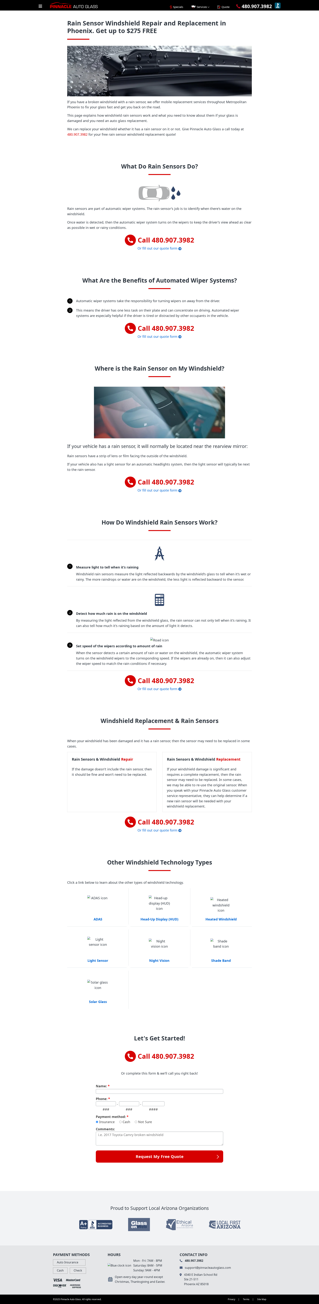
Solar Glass (98, 1001)
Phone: (103, 1099)
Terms (246, 1299)
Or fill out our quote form (158, 248)
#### (153, 1109)
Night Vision (159, 960)
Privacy (231, 1299)
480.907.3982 (77, 134)
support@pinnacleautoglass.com (207, 1268)
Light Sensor (98, 960)
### (106, 1109)
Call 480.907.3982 (166, 1056)
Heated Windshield (221, 919)
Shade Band (221, 960)
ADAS (98, 919)
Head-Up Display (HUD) (159, 919)
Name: (103, 1086)
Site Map (261, 1299)
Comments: (105, 1129)
